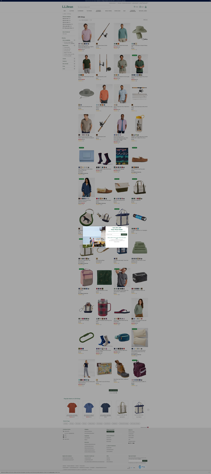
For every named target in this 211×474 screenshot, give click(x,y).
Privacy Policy (116, 241)
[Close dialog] (127, 227)
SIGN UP (124, 234)
